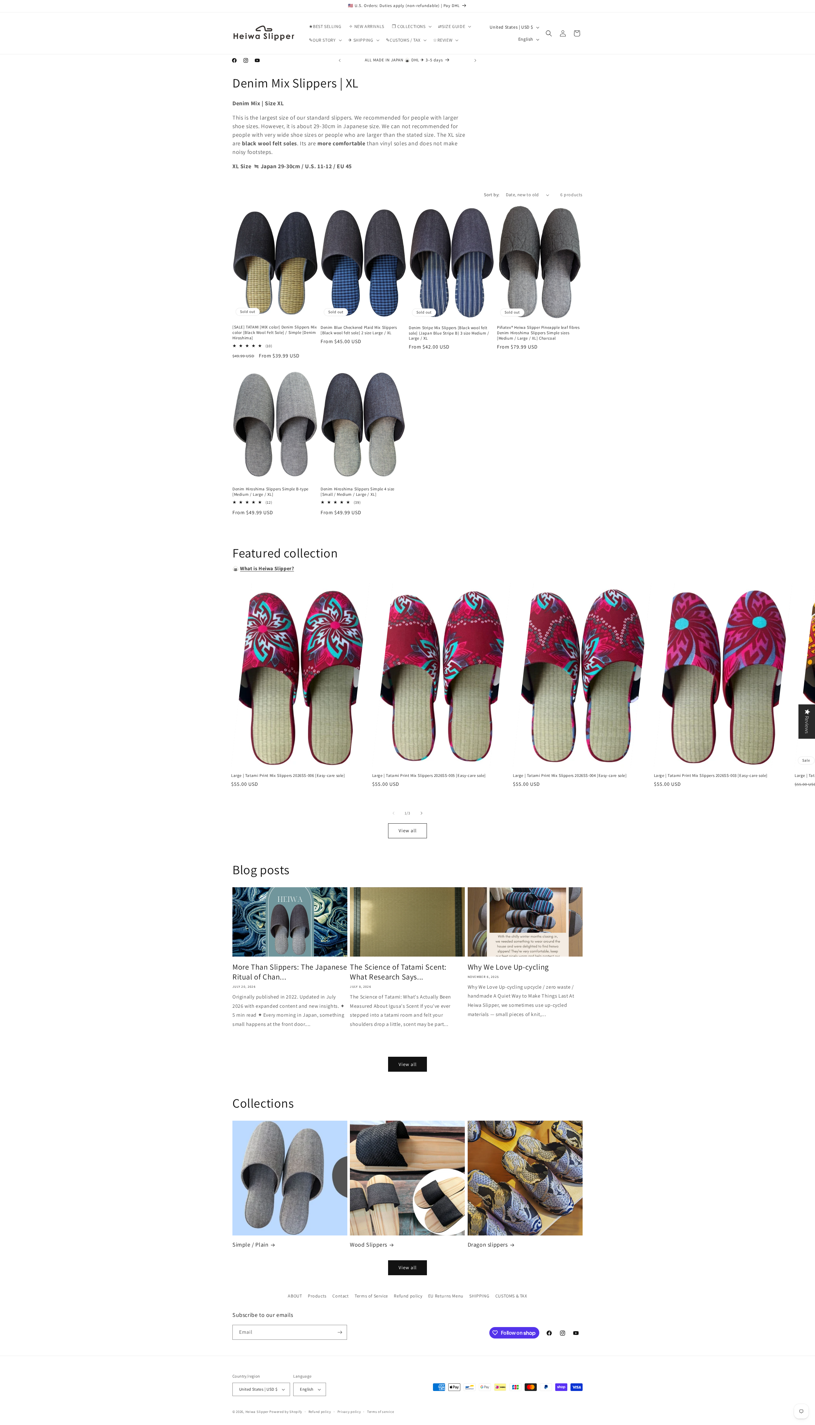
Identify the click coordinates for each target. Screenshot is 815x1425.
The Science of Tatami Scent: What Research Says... (398, 972)
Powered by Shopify (285, 1411)
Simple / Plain (250, 1244)
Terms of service (380, 1411)
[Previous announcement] (340, 60)
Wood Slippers (368, 1244)
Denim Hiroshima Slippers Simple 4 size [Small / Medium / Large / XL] (357, 492)
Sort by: (491, 194)
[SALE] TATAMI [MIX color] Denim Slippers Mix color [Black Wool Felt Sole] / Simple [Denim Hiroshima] (274, 333)
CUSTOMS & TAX (511, 1296)
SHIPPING (479, 1296)
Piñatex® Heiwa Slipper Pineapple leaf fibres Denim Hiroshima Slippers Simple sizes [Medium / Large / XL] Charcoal (538, 333)
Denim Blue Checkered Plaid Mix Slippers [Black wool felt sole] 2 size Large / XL (359, 330)
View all (408, 830)
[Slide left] (393, 813)
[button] (411, 26)
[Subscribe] (340, 1332)
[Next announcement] (475, 60)
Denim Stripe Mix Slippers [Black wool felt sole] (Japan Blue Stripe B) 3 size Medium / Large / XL (449, 333)
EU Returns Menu (446, 1296)
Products (317, 1296)
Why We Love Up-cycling (508, 967)
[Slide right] (422, 813)
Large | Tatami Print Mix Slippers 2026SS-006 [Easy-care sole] (288, 775)
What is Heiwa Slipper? (267, 568)
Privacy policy (349, 1411)
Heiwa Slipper (257, 1411)
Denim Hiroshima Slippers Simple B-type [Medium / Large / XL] (270, 492)
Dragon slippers (488, 1244)
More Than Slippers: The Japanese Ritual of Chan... (289, 972)
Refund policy (408, 1296)
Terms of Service (371, 1296)
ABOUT (295, 1296)
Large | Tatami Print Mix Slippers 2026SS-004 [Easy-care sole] (570, 775)
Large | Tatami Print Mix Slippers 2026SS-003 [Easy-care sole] (711, 775)
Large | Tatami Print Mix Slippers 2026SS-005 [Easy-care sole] (429, 775)
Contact (340, 1296)
